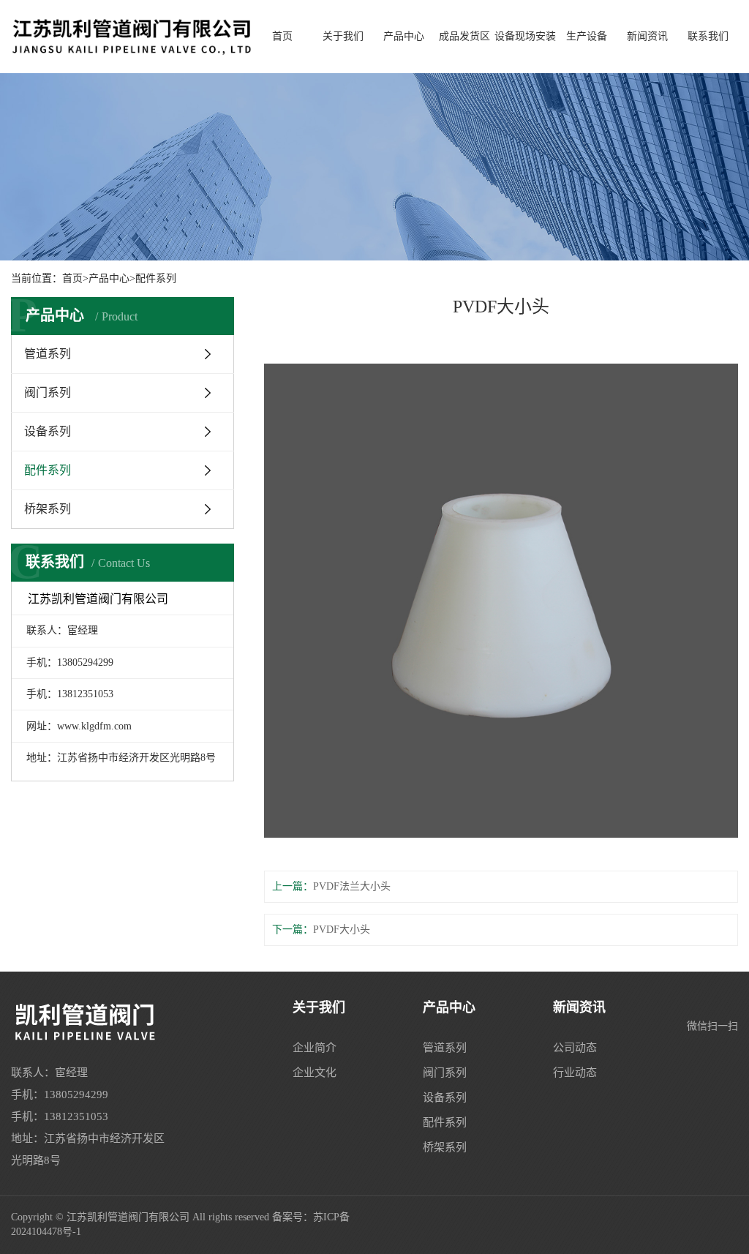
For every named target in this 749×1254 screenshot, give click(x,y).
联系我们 (708, 36)
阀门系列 (47, 392)
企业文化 (314, 1072)
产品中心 (403, 36)
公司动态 (575, 1048)
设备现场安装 (525, 36)
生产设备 (586, 36)
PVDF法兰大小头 (352, 886)
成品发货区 (464, 36)
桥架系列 (47, 509)
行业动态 (575, 1072)
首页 (282, 36)
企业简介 (314, 1048)
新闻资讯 (647, 36)
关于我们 (343, 36)
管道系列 (47, 354)
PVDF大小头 (341, 929)
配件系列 (155, 278)
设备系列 (47, 431)
